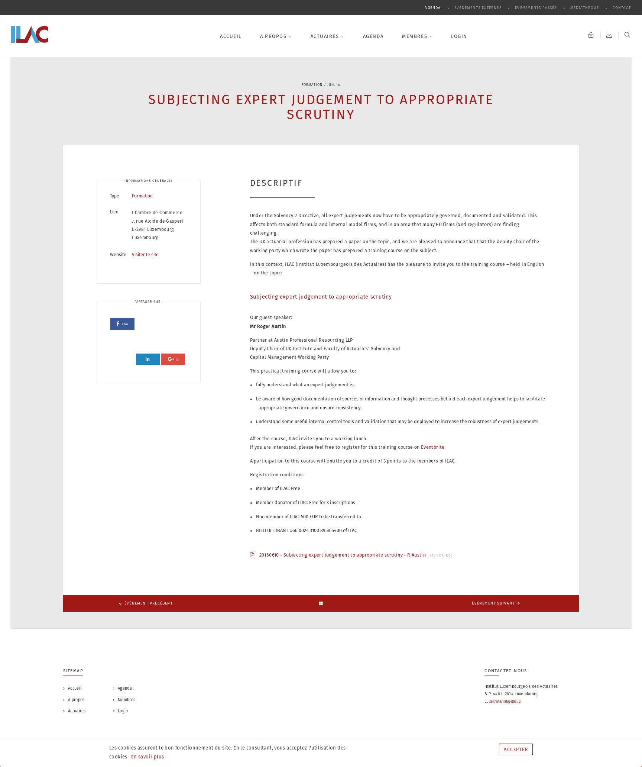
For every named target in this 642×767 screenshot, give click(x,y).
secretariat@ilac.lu (505, 701)
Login (459, 36)
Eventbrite (433, 447)
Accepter (516, 749)
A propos (274, 36)
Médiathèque (585, 7)
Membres (415, 36)
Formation (142, 196)
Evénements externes (478, 7)
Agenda (433, 7)
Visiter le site (145, 254)
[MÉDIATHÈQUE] (609, 35)
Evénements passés (536, 7)
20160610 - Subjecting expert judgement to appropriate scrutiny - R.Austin (353, 555)
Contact (622, 7)
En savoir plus (147, 756)
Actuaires (326, 36)
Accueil (230, 36)
